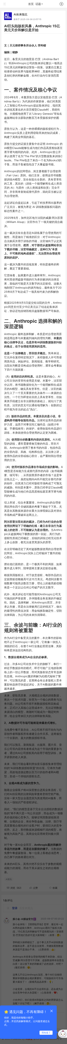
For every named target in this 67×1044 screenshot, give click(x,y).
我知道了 (46, 1032)
